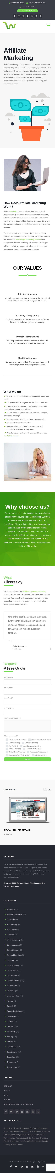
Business (10, 935)
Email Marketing (13, 996)
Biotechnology (12, 925)
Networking (11, 1032)
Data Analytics (12, 970)
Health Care (11, 1016)
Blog (6, 1095)
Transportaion (12, 1067)
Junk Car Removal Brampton (36, 1138)
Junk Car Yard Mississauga (36, 1128)
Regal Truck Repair (17, 830)
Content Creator (13, 950)
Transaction (11, 1062)
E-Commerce (12, 986)
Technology (11, 1057)
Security (10, 1037)
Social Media (12, 1047)
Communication (13, 945)
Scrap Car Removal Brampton (16, 1131)
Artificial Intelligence (14, 914)
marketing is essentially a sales (28, 240)
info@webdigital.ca (37, 2)
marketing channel (11, 436)
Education (10, 991)
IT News (10, 1021)
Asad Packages (17, 1138)
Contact (8, 1086)
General (10, 1006)
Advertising (11, 909)
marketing (14, 211)
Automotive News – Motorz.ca (18, 1104)
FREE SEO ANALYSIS (28, 11)
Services (10, 1042)
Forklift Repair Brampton (14, 1141)
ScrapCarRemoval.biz (33, 1141)
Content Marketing (14, 955)
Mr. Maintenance (28, 1135)
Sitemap (7, 1100)
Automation (11, 919)
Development (12, 976)
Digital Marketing (13, 981)
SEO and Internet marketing (34, 591)
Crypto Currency (13, 965)
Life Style (10, 1026)
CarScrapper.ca (35, 1131)
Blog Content (12, 930)
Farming (10, 1001)
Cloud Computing (13, 940)
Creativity (10, 960)
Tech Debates (12, 1052)
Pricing (7, 1091)
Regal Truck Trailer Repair (14, 1128)
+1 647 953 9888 (28, 7)
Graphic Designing (14, 1011)
